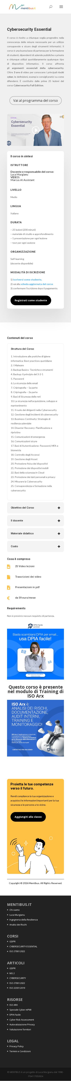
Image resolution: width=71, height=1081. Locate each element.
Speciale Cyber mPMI (20, 1009)
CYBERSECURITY (17, 978)
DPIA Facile (15, 1014)
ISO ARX (13, 1004)
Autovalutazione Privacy (22, 1024)
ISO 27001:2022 (17, 951)
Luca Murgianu (17, 914)
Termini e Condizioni (20, 1051)
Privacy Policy (16, 1046)
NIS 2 (12, 973)
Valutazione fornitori (20, 1029)
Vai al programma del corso (35, 100)
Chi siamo (14, 909)
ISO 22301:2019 (17, 987)
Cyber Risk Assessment (21, 1019)
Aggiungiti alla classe (28, 816)
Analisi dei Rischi (18, 924)
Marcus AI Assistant (22, 179)
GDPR (12, 941)
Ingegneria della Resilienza (23, 919)
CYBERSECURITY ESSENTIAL (23, 946)
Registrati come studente (31, 300)
